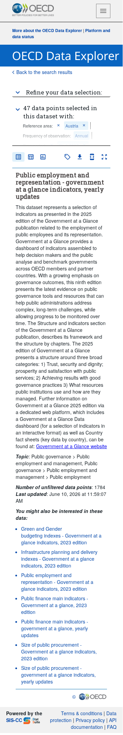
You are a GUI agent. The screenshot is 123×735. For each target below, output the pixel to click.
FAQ (112, 726)
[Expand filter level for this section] (17, 109)
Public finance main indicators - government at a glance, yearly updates (54, 628)
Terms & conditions (81, 713)
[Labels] (67, 157)
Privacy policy (90, 720)
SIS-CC (14, 720)
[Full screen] (104, 157)
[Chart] (43, 157)
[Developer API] (92, 157)
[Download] (80, 157)
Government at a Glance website (71, 446)
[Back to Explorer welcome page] (66, 55)
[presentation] (46, 135)
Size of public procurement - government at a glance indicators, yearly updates (58, 674)
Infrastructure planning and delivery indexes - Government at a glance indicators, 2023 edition (59, 558)
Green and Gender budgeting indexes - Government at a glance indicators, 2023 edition (61, 535)
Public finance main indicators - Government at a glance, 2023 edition (54, 605)
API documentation (94, 723)
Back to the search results (44, 72)
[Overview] (18, 157)
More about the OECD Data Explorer (47, 30)
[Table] (31, 157)
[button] (61, 90)
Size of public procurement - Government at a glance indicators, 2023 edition (59, 651)
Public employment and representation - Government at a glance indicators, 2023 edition (57, 582)
